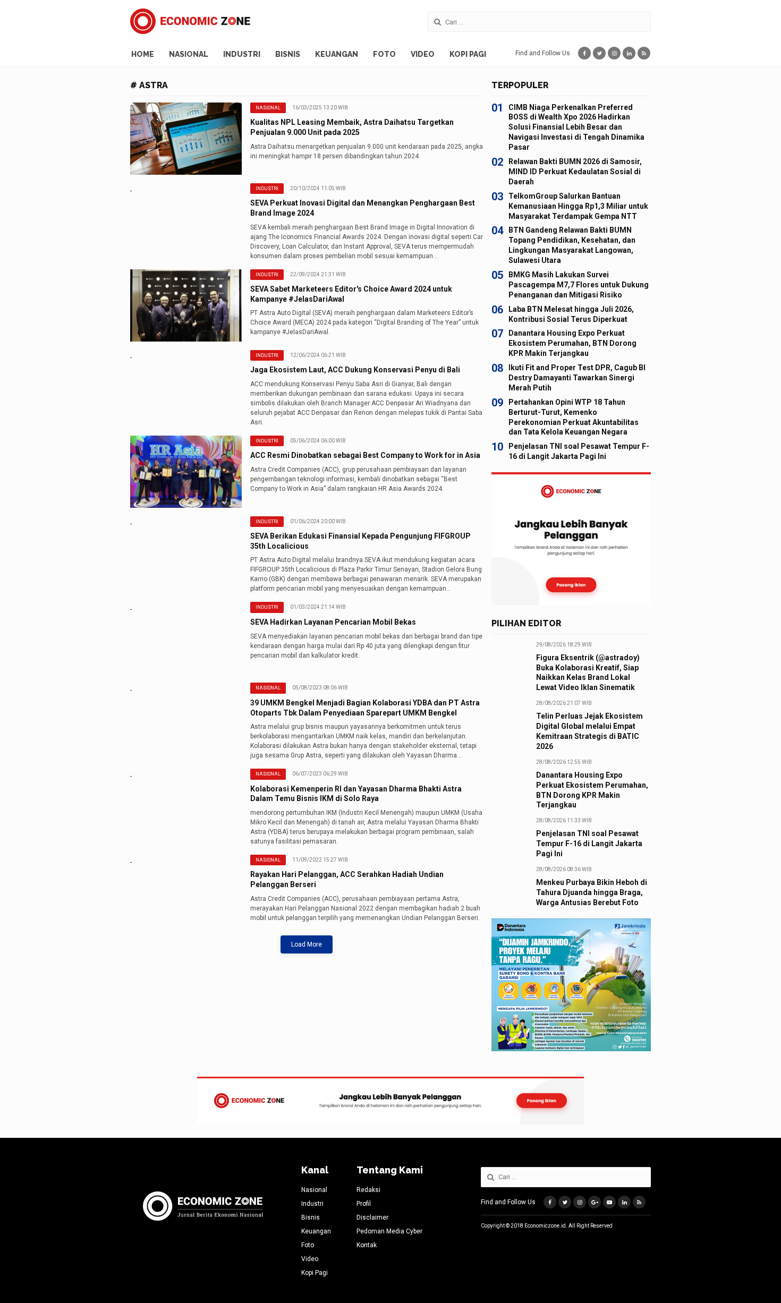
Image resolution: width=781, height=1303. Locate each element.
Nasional (188, 54)
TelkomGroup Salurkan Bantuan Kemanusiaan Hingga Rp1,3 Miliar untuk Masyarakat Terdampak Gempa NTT (578, 206)
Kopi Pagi (467, 54)
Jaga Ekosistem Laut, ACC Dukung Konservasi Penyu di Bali (355, 369)
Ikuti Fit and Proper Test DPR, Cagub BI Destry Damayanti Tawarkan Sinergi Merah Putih (577, 377)
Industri (241, 54)
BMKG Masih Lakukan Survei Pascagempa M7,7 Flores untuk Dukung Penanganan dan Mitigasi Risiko (578, 284)
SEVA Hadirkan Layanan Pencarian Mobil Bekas (333, 622)
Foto (384, 54)
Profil (363, 1203)
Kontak (366, 1245)
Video (423, 54)
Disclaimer (372, 1217)
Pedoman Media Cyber (389, 1231)
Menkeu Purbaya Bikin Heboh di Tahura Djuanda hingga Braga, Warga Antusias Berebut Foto (591, 892)
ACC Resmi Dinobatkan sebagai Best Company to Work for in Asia (365, 455)
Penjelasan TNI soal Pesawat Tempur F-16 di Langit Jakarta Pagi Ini (589, 843)
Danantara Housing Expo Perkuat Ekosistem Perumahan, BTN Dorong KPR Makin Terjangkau (572, 343)
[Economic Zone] (190, 21)
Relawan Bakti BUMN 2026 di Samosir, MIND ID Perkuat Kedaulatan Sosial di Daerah (575, 171)
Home (142, 54)
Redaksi (368, 1190)
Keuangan (336, 54)
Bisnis (287, 54)
